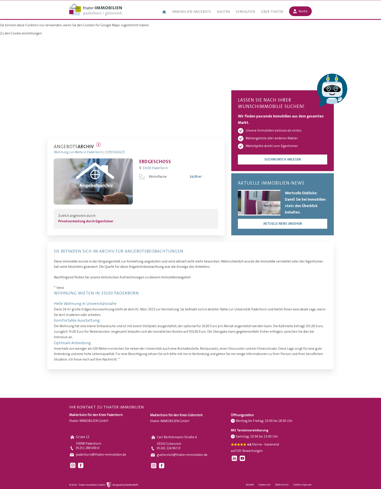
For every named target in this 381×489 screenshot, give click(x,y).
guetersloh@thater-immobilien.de (182, 455)
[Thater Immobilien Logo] (95, 10)
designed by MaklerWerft (125, 485)
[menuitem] (164, 12)
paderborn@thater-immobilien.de (101, 455)
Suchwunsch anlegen (282, 159)
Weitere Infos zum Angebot (98, 144)
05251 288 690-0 (87, 448)
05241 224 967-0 (168, 448)
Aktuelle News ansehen (282, 224)
